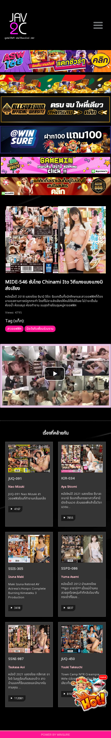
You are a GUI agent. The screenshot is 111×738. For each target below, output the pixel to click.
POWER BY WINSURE (55, 734)
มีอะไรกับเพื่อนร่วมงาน (40, 328)
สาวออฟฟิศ (14, 328)
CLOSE (103, 677)
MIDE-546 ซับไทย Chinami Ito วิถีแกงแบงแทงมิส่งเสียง (54, 284)
